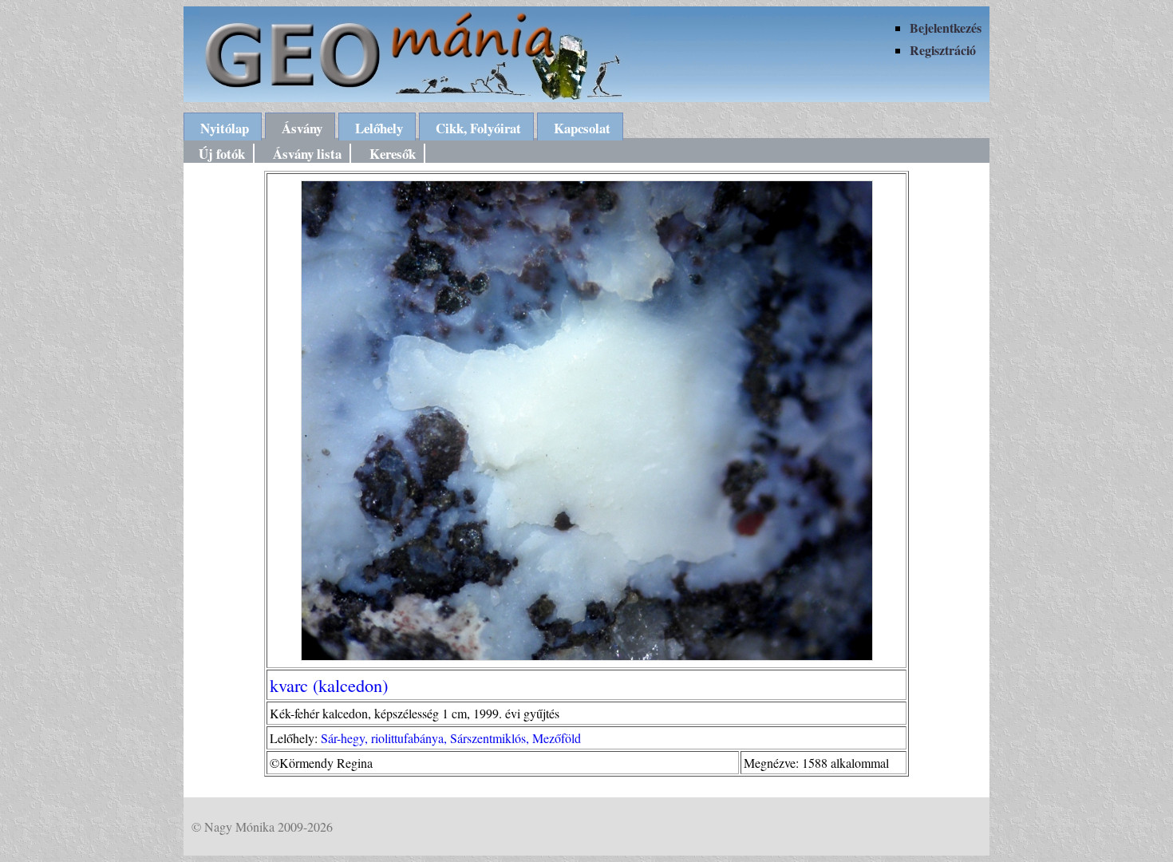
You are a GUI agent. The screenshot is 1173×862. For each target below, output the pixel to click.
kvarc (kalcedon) (329, 685)
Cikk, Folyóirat (478, 128)
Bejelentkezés (945, 27)
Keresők (392, 154)
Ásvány (302, 128)
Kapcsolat (582, 128)
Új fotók (222, 154)
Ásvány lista (307, 154)
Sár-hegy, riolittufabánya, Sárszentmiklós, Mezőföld (451, 738)
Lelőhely (379, 128)
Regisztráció (943, 50)
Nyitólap (224, 128)
